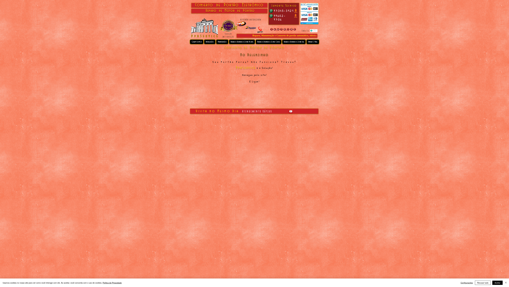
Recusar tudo (482, 282)
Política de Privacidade (112, 282)
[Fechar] (505, 283)
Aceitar (497, 282)
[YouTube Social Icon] (291, 111)
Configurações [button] (467, 282)
